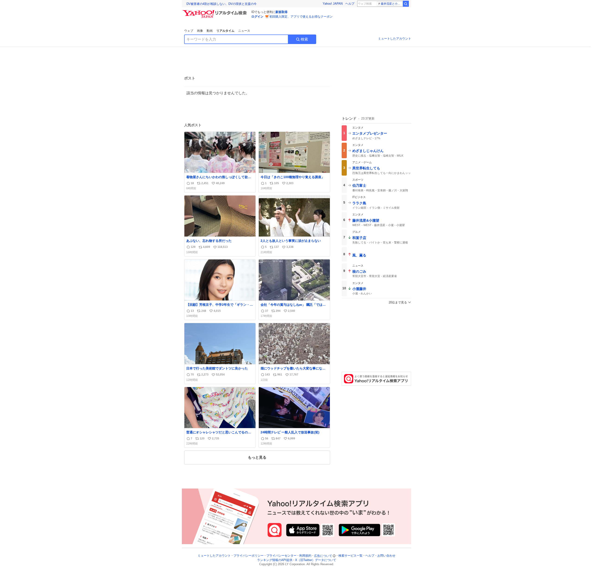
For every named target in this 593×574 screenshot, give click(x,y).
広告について (323, 556)
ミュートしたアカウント (394, 38)
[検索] (406, 4)
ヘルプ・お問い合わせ (380, 556)
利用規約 (305, 556)
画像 (200, 30)
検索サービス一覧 (350, 556)
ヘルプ (349, 3)
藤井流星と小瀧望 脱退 (391, 3)
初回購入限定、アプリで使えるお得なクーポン (301, 16)
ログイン (257, 16)
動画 (210, 30)
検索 (304, 39)
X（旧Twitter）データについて (315, 560)
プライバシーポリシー (248, 556)
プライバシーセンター (281, 556)
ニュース (244, 30)
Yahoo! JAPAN (333, 3)
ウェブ (188, 30)
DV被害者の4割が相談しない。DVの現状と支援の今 (221, 4)
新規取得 (281, 12)
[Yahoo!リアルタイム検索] (215, 11)
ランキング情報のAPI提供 (274, 560)
